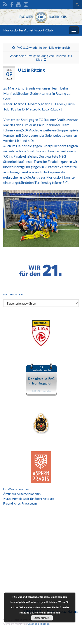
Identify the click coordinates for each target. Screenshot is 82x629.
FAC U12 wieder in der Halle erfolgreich (43, 47)
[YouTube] (18, 3)
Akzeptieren (41, 618)
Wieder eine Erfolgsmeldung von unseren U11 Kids (41, 57)
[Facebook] (11, 3)
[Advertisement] (41, 553)
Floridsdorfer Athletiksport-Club (28, 30)
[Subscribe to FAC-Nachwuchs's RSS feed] (5, 3)
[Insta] (26, 3)
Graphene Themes (38, 623)
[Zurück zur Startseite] (41, 17)
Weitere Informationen (47, 612)
